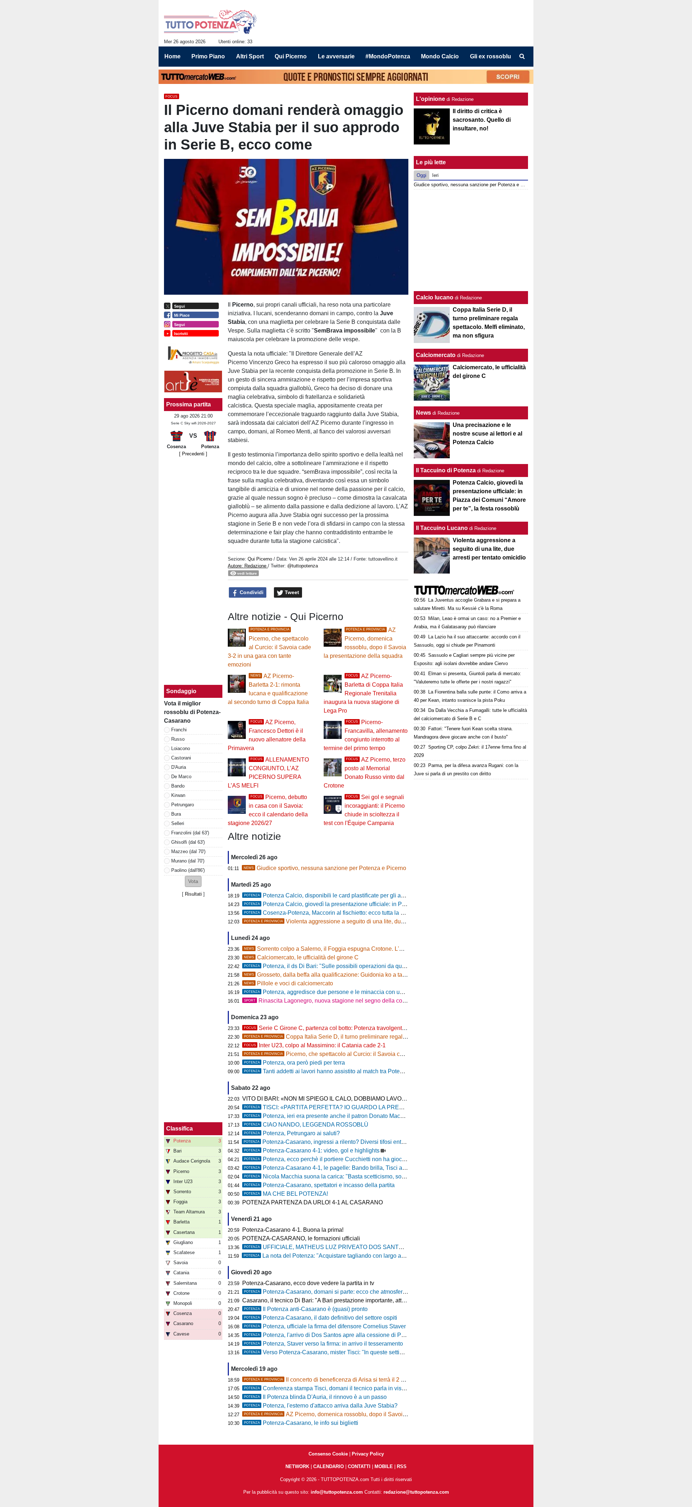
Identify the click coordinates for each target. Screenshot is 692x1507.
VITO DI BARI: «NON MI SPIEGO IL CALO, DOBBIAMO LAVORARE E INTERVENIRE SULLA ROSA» (374, 1099)
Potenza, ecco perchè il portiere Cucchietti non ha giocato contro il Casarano (351, 1159)
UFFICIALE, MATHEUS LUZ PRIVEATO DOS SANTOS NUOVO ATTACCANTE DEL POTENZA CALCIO (389, 1247)
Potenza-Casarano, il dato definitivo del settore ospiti (320, 1318)
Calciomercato (436, 355)
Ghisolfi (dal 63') (188, 842)
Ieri (435, 175)
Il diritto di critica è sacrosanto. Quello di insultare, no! (482, 119)
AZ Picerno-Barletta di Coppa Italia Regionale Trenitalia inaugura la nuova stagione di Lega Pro (363, 693)
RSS (402, 1466)
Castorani (181, 758)
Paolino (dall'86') (188, 870)
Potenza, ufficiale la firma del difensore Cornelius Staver (325, 1326)
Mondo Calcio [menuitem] (440, 56)
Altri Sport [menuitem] (250, 56)
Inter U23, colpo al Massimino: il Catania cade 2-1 (315, 1045)
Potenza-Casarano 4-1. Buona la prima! (292, 1230)
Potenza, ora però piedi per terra (294, 1063)
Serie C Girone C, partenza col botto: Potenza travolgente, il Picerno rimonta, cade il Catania (369, 1028)
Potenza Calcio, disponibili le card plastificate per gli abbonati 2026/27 (343, 895)
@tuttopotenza (302, 566)
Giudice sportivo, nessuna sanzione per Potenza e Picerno (325, 868)
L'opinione (430, 99)
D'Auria (178, 767)
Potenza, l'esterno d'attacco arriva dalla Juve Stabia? (321, 1406)
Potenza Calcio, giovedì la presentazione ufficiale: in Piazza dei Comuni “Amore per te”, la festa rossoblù (386, 904)
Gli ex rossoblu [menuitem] (490, 56)
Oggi (421, 175)
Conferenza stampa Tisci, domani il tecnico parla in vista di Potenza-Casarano (353, 1388)
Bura (176, 814)
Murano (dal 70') (187, 861)
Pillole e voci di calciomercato (288, 983)
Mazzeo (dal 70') (188, 851)
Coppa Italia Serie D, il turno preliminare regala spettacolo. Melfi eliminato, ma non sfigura (379, 1037)
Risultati (193, 894)
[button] (193, 881)
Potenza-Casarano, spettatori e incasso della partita (319, 1185)
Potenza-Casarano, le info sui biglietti (301, 1423)
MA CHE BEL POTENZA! (286, 1194)
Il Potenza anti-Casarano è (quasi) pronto (306, 1309)
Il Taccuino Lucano (442, 528)
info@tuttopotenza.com (337, 1492)
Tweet (291, 592)
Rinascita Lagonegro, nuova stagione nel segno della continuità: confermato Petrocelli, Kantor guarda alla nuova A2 (399, 1001)
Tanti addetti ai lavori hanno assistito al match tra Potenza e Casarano (342, 1071)
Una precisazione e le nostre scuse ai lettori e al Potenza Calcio (487, 433)
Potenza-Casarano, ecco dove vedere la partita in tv (308, 1283)
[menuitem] (522, 56)
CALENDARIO (328, 1466)
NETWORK (297, 1466)
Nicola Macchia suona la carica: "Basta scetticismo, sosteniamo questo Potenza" (356, 1176)
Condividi (250, 592)
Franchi (179, 729)
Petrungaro (182, 804)
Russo (178, 739)
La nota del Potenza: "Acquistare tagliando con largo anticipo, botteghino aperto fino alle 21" (370, 1256)
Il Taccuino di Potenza (446, 470)
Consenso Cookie (328, 1454)
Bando (178, 786)
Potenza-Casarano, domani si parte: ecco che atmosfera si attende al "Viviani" (353, 1292)
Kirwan (178, 795)
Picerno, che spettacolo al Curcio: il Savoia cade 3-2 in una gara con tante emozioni (269, 647)
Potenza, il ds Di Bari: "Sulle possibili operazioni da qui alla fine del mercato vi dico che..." (368, 966)
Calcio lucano (435, 297)
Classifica (179, 1128)
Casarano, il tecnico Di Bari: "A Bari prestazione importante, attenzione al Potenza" (347, 1300)
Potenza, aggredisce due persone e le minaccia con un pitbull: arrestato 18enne (355, 992)
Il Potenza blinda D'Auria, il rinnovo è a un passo (315, 1397)
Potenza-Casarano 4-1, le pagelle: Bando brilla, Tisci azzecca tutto (338, 1168)
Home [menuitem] (172, 56)
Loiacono (180, 748)
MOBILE (383, 1466)
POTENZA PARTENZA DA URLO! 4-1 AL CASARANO (312, 1202)
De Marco (181, 776)
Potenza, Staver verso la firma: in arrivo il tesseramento (323, 1344)
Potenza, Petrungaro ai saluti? (292, 1133)
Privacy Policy (368, 1454)
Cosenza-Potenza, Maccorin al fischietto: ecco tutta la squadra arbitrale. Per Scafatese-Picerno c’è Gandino (390, 913)
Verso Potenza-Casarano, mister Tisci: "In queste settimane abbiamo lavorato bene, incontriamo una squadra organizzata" (409, 1352)
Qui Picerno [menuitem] (291, 56)
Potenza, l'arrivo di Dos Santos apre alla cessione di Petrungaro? (336, 1335)
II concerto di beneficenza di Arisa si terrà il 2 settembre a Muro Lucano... (357, 1380)
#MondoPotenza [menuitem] (387, 56)
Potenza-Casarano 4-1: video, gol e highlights (312, 1150)
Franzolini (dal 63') (190, 832)
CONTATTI (359, 1466)
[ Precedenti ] (193, 453)
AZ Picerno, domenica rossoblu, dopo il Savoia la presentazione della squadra (365, 1414)
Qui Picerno (260, 559)
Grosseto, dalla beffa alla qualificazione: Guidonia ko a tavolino (331, 975)
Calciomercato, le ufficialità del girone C (301, 957)
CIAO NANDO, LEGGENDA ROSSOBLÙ (306, 1125)
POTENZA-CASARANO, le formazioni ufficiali (301, 1238)
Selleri (177, 823)
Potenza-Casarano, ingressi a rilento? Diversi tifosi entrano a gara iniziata (347, 1142)
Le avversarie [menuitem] (336, 56)
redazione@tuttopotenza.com (416, 1492)
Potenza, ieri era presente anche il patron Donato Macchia (327, 1116)
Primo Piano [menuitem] (208, 56)
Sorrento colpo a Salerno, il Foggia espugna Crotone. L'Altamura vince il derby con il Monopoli (371, 949)
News (423, 413)
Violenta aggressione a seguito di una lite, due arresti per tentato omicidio (358, 921)
